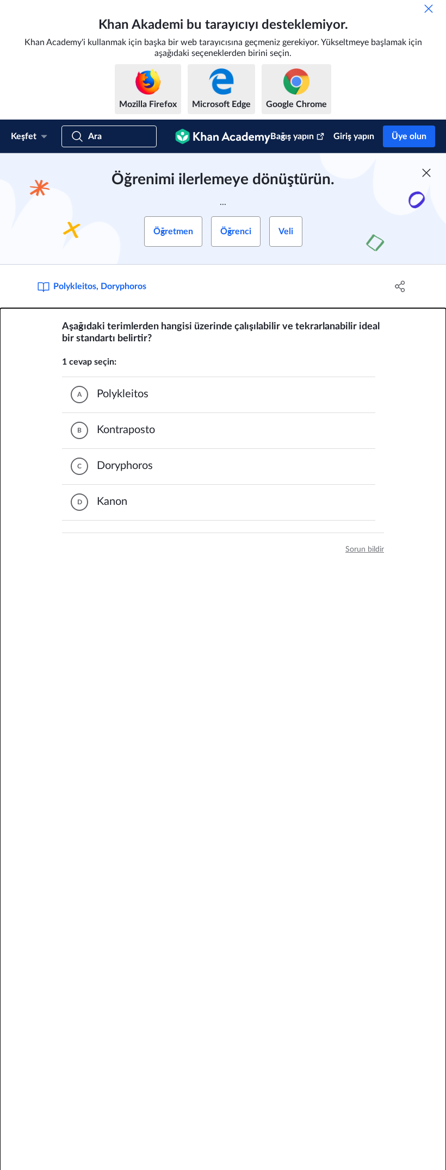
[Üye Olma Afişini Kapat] (426, 173)
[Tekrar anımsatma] (428, 8)
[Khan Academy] (222, 136)
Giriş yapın (353, 136)
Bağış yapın (292, 136)
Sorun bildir (364, 549)
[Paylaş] (400, 286)
